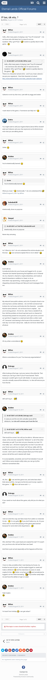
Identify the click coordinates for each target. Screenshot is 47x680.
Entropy (11, 366)
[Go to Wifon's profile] (4, 31)
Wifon (5, 20)
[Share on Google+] (9, 650)
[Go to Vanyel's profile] (4, 219)
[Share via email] (27, 650)
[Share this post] (43, 32)
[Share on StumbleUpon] (24, 650)
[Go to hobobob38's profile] (4, 203)
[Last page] (44, 24)
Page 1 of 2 (23, 24)
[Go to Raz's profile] (4, 54)
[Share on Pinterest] (31, 650)
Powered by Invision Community (23, 676)
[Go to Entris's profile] (4, 120)
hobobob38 (12, 202)
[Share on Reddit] (20, 650)
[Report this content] (40, 32)
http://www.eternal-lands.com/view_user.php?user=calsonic (22, 78)
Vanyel (11, 218)
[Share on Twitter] (2, 650)
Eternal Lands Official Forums (19, 9)
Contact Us (23, 672)
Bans (21, 20)
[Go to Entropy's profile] (4, 367)
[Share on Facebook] (6, 650)
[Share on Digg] (13, 650)
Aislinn (11, 156)
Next (39, 24)
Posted (15, 32)
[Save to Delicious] (16, 650)
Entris (10, 120)
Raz (9, 53)
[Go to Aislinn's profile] (4, 157)
